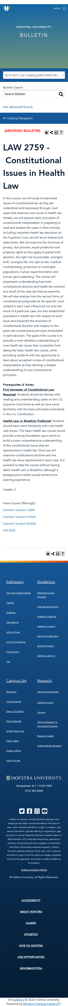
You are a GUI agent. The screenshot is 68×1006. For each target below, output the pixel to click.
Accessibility (31, 900)
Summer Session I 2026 (19, 510)
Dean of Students (14, 711)
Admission (14, 581)
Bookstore (11, 691)
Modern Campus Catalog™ (42, 1004)
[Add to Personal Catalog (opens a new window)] (46, 132)
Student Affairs (13, 750)
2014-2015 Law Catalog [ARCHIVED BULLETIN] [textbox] (35, 75)
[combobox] (34, 75)
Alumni (31, 923)
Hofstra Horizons (45, 702)
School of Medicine (16, 641)
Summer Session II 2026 (19, 517)
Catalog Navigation (20, 118)
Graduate (10, 612)
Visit (8, 661)
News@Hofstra (31, 968)
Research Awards (45, 735)
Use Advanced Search (18, 107)
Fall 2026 (9, 530)
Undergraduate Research (49, 745)
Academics (46, 581)
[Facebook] (29, 812)
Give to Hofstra (31, 946)
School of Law (13, 632)
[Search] (61, 94)
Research (44, 680)
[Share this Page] (51, 132)
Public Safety (12, 740)
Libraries (41, 712)
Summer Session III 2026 (19, 524)
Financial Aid (12, 651)
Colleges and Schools (47, 606)
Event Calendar (13, 721)
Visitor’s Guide (13, 760)
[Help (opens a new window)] (61, 132)
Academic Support (46, 626)
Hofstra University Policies (34, 869)
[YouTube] (44, 812)
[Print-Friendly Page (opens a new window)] (56, 132)
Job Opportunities (31, 957)
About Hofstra (31, 912)
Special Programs (45, 645)
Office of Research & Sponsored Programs (47, 724)
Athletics (31, 934)
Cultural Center (13, 701)
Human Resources (15, 731)
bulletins (18, 1000)
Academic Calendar (46, 616)
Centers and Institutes (48, 691)
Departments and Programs (45, 594)
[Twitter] (22, 812)
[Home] (6, 8)
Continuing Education (48, 636)
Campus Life (16, 680)
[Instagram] (37, 812)
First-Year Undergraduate (18, 592)
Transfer (10, 602)
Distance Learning (46, 655)
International (12, 622)
